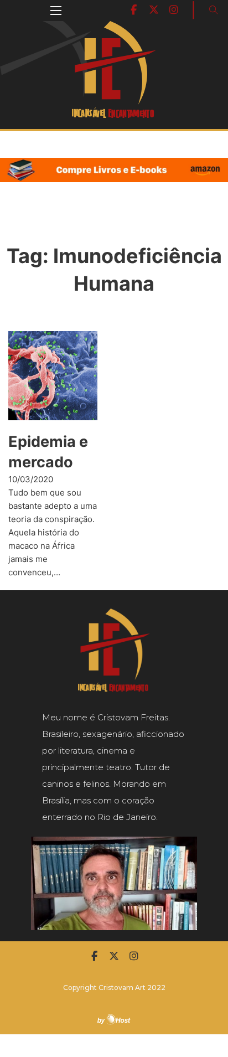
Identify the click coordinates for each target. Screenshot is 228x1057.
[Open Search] (214, 10)
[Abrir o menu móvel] (55, 10)
